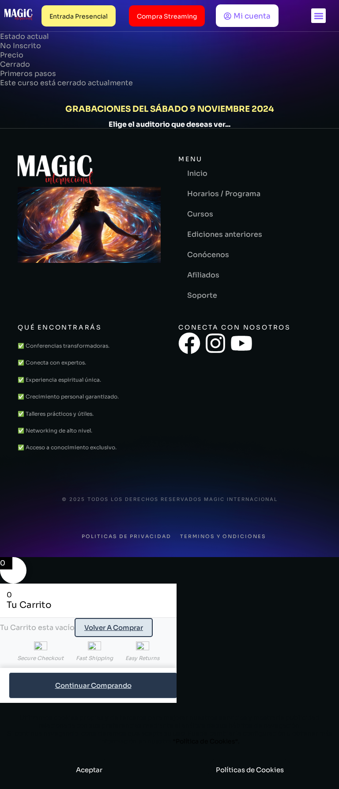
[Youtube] (241, 343)
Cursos (200, 214)
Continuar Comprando (93, 685)
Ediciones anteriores (224, 234)
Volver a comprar (113, 627)
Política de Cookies (205, 741)
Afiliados (203, 275)
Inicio (197, 173)
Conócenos (208, 254)
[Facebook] (189, 343)
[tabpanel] (169, 107)
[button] (318, 15)
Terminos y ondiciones (223, 536)
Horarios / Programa (223, 193)
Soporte (202, 295)
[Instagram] (215, 343)
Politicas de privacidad (126, 536)
